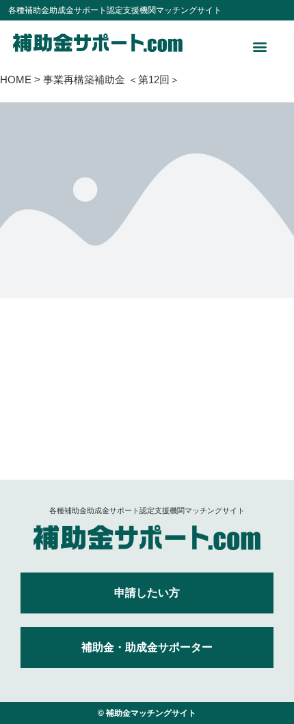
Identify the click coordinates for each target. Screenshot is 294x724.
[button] (260, 46)
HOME (15, 79)
